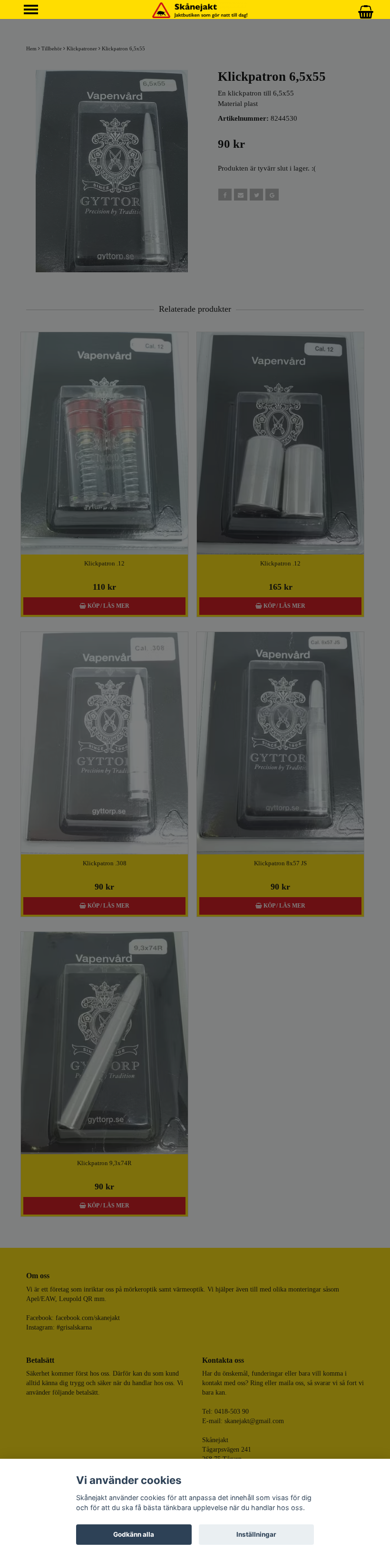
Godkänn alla (133, 1534)
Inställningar (256, 1534)
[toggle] (36, 10)
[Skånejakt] (200, 9)
